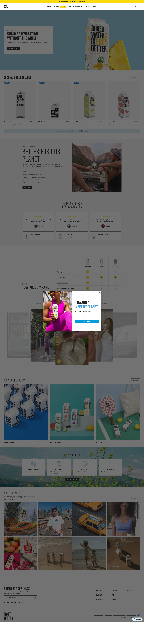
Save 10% (63, 6)
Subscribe (56, 6)
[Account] (135, 6)
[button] (6, 2)
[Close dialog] (99, 292)
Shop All (48, 6)
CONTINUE (87, 321)
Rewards (95, 6)
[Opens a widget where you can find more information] (137, 619)
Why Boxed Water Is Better (75, 6)
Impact (87, 6)
